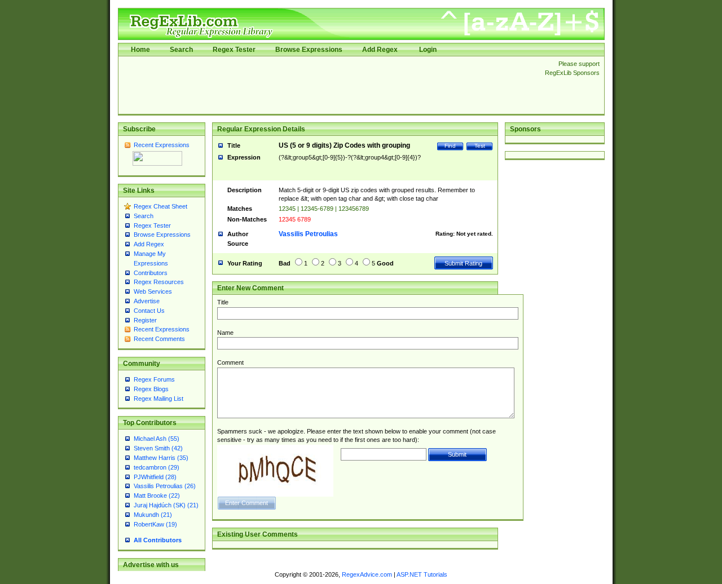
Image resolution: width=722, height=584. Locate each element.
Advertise (147, 301)
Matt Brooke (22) (157, 495)
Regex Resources (159, 281)
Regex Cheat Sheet (160, 206)
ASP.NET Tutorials (422, 574)
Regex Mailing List (158, 398)
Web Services (153, 291)
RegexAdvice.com (367, 574)
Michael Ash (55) (156, 438)
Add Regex (380, 50)
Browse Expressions (308, 50)
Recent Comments (159, 338)
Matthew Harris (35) (161, 457)
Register (145, 320)
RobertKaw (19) (155, 524)
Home (140, 50)
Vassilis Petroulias (308, 234)
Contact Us (149, 310)
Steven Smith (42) (158, 448)
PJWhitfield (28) (155, 477)
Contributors (151, 272)
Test (479, 146)
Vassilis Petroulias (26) (165, 486)
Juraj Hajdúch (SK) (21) (166, 505)
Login (428, 50)
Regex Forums (154, 379)
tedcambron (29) (156, 467)
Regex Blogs (151, 389)
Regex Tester (234, 50)
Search (181, 50)
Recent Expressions (162, 144)
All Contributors (158, 540)
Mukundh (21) (153, 514)
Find (450, 146)
